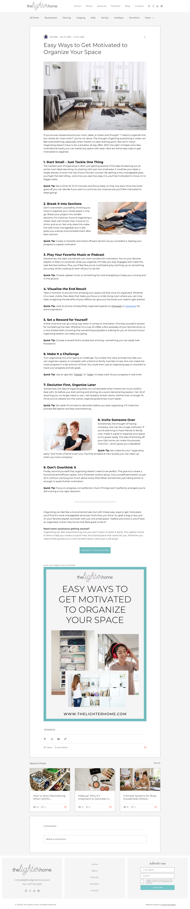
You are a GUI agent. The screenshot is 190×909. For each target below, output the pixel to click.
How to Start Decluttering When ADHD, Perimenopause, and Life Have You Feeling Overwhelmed (49, 797)
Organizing (49, 729)
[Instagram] (149, 6)
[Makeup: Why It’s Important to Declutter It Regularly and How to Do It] (95, 779)
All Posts (34, 17)
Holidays (119, 17)
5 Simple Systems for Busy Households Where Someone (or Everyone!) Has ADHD (139, 797)
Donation (134, 17)
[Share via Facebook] (45, 739)
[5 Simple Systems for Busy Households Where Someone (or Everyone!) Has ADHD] (140, 779)
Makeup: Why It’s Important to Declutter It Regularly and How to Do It (94, 797)
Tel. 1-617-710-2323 (32, 884)
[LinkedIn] (157, 6)
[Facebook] (153, 6)
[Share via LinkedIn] (58, 739)
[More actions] (144, 37)
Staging (81, 17)
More (148, 17)
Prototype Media (168, 905)
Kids (93, 17)
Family (104, 17)
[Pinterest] (161, 6)
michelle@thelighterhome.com (32, 880)
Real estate (51, 17)
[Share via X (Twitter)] (51, 739)
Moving (67, 17)
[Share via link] (65, 739)
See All (157, 763)
